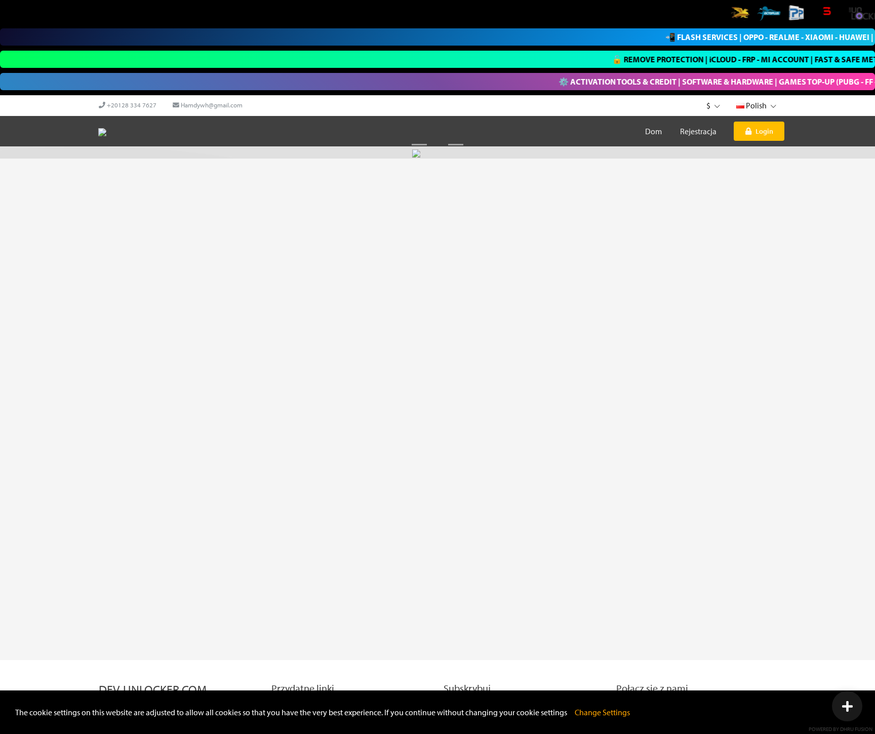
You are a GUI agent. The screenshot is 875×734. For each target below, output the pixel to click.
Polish (756, 105)
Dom (653, 131)
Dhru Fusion (856, 728)
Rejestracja (698, 131)
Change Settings (602, 712)
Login (764, 131)
